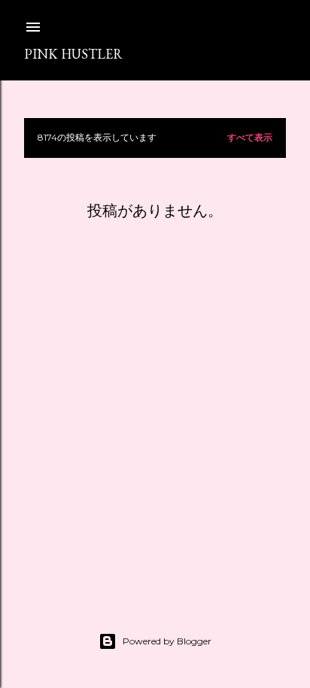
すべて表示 (249, 137)
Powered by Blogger (167, 641)
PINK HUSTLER (73, 53)
